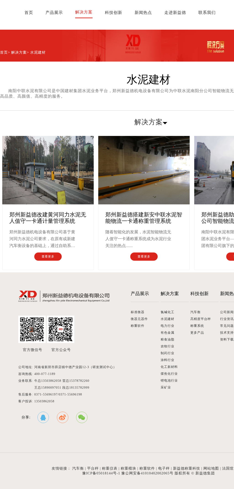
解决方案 (84, 12)
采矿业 (166, 387)
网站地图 (211, 468)
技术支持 (227, 332)
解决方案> (20, 52)
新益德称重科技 (186, 468)
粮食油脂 (167, 339)
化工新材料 (169, 367)
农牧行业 (167, 346)
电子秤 (164, 468)
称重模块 (128, 468)
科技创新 (113, 12)
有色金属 (167, 332)
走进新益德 (175, 12)
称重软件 (137, 326)
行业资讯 (227, 319)
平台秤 (93, 468)
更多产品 (197, 332)
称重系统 (197, 326)
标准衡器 (137, 312)
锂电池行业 (169, 380)
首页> (5, 52)
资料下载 (227, 339)
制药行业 (167, 353)
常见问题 (227, 326)
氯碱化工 (167, 312)
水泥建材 (167, 319)
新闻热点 (143, 12)
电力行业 (167, 326)
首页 (28, 12)
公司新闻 (227, 312)
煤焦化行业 (169, 373)
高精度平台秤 (200, 319)
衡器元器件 (139, 319)
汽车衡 (195, 312)
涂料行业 (167, 360)
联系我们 (207, 12)
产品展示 (54, 12)
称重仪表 (109, 468)
